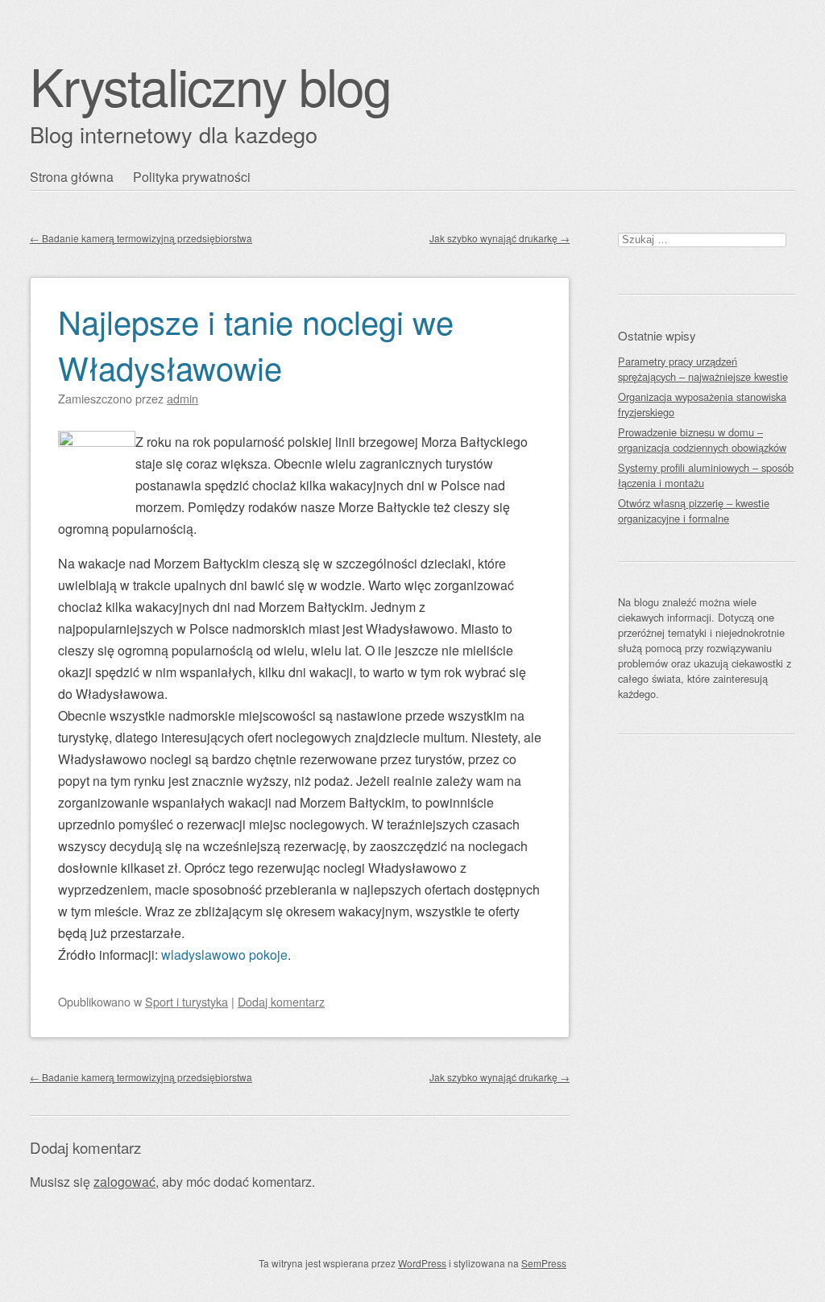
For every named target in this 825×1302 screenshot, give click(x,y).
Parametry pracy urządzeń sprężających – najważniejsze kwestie (703, 368)
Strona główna (72, 176)
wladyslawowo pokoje (224, 954)
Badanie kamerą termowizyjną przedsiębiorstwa (141, 238)
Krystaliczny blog (210, 85)
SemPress (543, 1263)
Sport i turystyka (186, 1001)
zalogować (124, 1181)
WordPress (422, 1263)
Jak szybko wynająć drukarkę (499, 238)
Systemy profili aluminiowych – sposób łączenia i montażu (706, 475)
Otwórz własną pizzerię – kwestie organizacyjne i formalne (693, 510)
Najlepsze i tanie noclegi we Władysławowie (256, 344)
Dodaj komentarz (281, 1001)
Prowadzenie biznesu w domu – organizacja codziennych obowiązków (702, 439)
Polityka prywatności (192, 176)
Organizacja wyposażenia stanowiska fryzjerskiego (702, 404)
